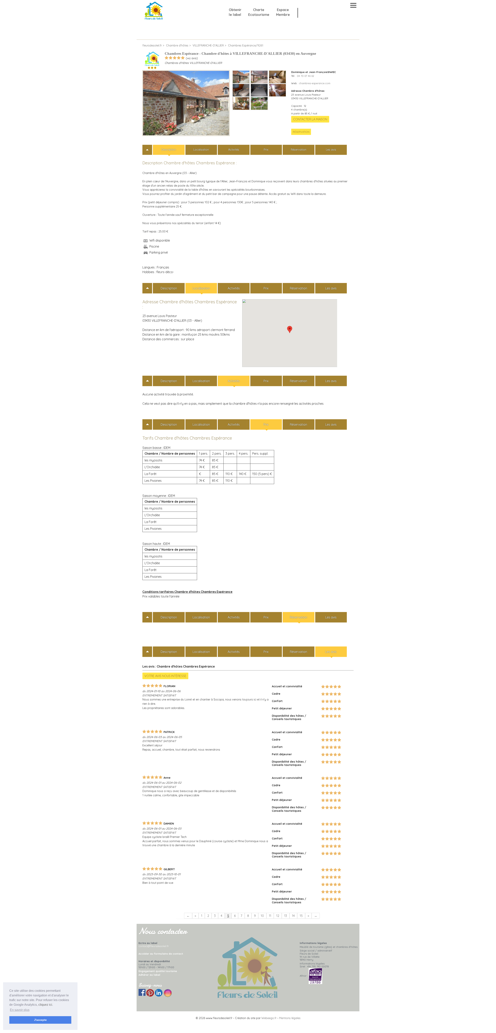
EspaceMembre (283, 12)
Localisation (201, 149)
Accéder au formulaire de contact (161, 953)
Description (168, 149)
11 (270, 916)
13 (285, 916)
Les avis (331, 149)
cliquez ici (45, 1004)
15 (301, 916)
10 (262, 916)
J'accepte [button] (40, 1019)
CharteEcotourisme (258, 12)
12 (277, 916)
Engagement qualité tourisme (158, 971)
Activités (233, 149)
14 (293, 916)
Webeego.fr (268, 1018)
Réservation (301, 131)
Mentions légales (290, 1018)
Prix (266, 149)
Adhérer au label (149, 974)
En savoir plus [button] (19, 1010)
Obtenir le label (235, 12)
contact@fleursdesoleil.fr (154, 946)
